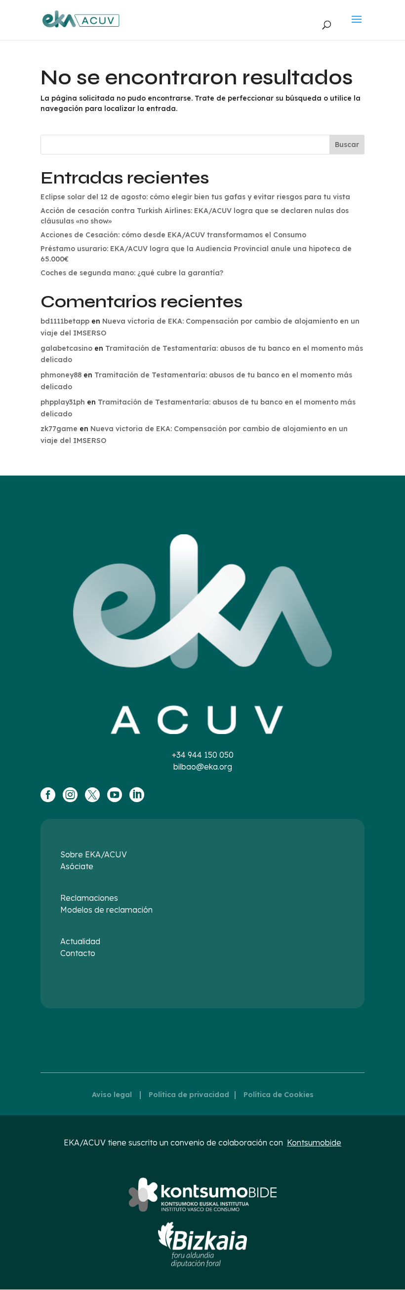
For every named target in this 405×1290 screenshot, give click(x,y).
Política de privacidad (189, 1094)
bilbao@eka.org (202, 767)
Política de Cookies (278, 1094)
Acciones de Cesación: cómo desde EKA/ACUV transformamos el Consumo (173, 234)
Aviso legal (112, 1094)
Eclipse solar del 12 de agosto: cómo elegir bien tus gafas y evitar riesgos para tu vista (195, 196)
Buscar (347, 144)
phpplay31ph (62, 402)
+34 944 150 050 (203, 755)
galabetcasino (66, 348)
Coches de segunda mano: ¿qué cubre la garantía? (131, 272)
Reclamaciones (89, 898)
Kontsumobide (314, 1142)
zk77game (59, 428)
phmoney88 (60, 374)
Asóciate (76, 866)
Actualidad (80, 941)
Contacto (77, 953)
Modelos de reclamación (106, 910)
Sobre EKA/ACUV (93, 854)
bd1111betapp (64, 321)
